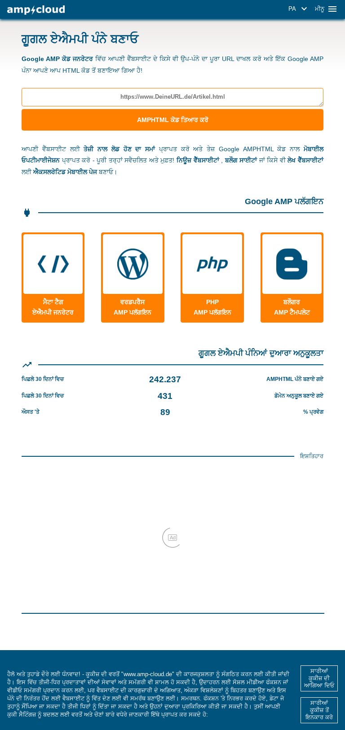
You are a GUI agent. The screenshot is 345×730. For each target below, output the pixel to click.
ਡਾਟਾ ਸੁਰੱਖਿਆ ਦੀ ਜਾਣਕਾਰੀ (240, 714)
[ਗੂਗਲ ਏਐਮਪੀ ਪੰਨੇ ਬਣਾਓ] (36, 10)
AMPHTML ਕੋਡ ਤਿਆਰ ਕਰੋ (172, 119)
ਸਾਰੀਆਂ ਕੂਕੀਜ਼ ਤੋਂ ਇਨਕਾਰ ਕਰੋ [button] (319, 710)
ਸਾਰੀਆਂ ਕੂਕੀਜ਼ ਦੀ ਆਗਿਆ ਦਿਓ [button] (319, 678)
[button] (299, 9)
